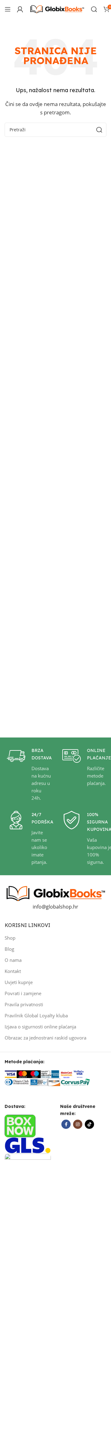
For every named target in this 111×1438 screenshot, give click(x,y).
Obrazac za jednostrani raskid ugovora (45, 1038)
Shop (10, 938)
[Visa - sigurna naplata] (11, 1073)
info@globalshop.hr (55, 906)
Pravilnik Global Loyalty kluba (36, 1015)
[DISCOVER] (54, 1082)
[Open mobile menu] (8, 9)
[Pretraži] (94, 9)
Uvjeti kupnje (19, 982)
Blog (9, 949)
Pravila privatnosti (24, 1004)
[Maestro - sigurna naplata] (35, 1073)
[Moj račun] (20, 9)
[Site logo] (57, 9)
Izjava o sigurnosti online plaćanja (40, 1026)
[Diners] (17, 1082)
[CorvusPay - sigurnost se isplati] (75, 1082)
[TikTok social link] (89, 1124)
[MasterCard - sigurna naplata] (23, 1073)
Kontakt (13, 971)
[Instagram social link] (77, 1124)
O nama (13, 960)
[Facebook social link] (66, 1124)
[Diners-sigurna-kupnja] (38, 1082)
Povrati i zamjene (23, 993)
